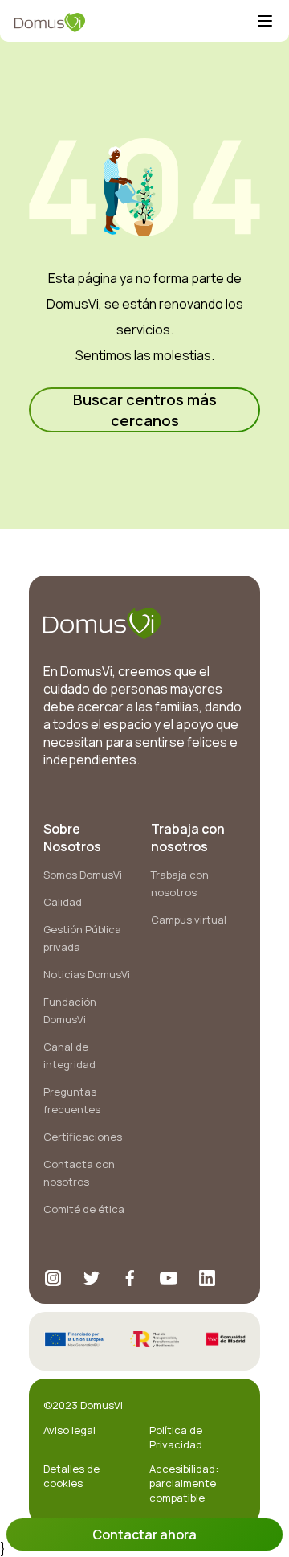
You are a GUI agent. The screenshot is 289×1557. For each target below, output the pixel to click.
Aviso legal (69, 1430)
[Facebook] (130, 1278)
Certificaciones (82, 1136)
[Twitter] (91, 1278)
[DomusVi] (134, 22)
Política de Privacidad (175, 1437)
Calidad (62, 902)
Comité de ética (83, 1209)
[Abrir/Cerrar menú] (265, 22)
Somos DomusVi (82, 874)
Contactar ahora (144, 1534)
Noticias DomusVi (86, 974)
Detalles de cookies (71, 1475)
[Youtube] (168, 1278)
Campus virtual (188, 919)
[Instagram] (53, 1278)
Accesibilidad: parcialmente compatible (183, 1483)
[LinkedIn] (207, 1278)
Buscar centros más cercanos (145, 410)
